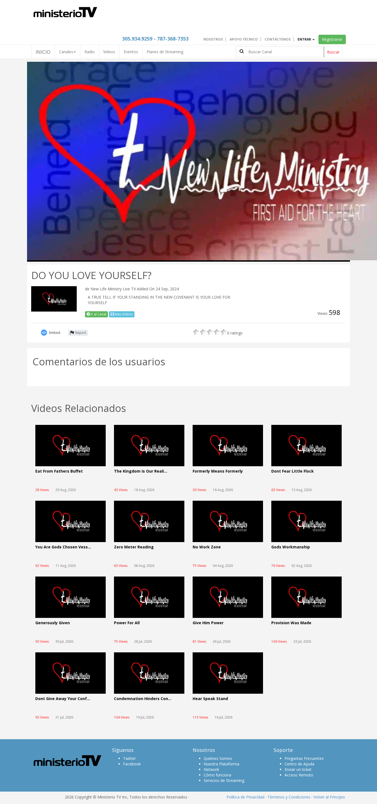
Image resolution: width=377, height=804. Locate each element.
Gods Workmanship (290, 547)
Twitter (129, 758)
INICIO (43, 52)
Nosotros (213, 39)
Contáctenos (278, 39)
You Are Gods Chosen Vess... (63, 547)
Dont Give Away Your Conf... (62, 698)
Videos (109, 51)
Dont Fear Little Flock (292, 471)
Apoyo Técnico (244, 39)
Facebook (132, 764)
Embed (54, 332)
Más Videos (123, 314)
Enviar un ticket (298, 769)
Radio (89, 51)
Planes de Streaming (165, 51)
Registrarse (332, 39)
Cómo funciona (217, 775)
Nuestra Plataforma (221, 764)
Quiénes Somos (218, 758)
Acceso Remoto (299, 775)
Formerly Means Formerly (218, 471)
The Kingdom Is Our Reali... (140, 471)
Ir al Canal (98, 314)
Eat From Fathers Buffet (59, 471)
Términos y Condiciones (288, 797)
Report (80, 332)
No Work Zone (207, 547)
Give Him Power (208, 623)
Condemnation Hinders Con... (142, 698)
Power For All (127, 623)
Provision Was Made (291, 623)
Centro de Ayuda (299, 764)
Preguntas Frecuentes (304, 758)
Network (211, 769)
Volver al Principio (329, 797)
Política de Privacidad (245, 797)
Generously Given (52, 623)
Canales (66, 51)
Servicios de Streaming (224, 780)
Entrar (305, 39)
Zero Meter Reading (134, 547)
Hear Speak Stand (210, 698)
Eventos (131, 51)
